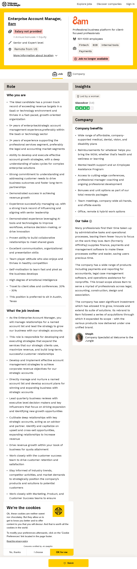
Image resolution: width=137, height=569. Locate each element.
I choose (38, 552)
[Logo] (11, 4)
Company (79, 73)
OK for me (61, 552)
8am (12, 24)
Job (60, 73)
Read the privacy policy (17, 541)
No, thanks (15, 552)
